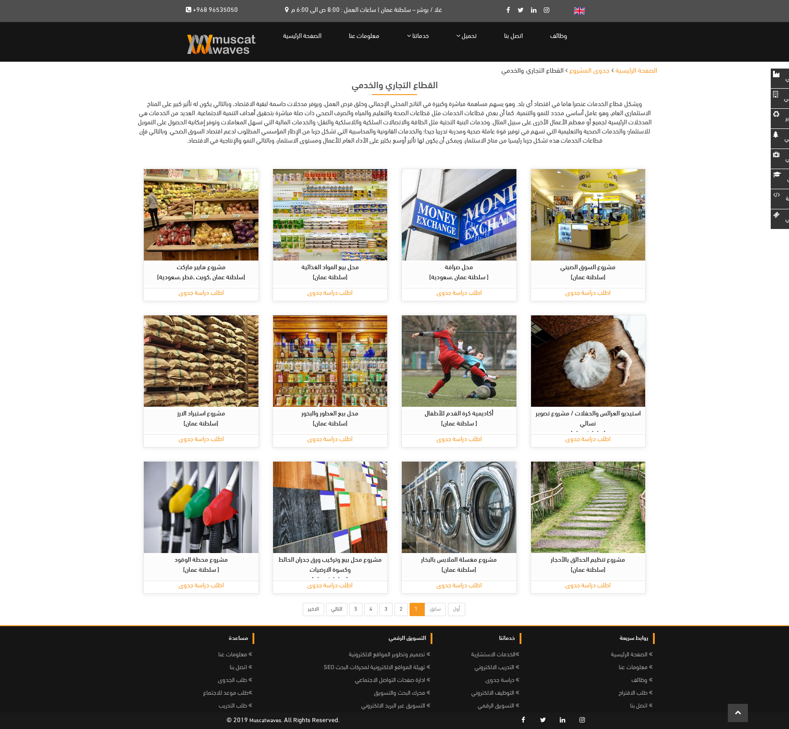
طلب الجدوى (233, 680)
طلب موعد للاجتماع (225, 693)
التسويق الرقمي (496, 706)
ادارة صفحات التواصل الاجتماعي (390, 680)
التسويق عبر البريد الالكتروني (393, 706)
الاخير (313, 609)
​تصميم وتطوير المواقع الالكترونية (387, 655)
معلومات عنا (364, 36)
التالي (336, 609)
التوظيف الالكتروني (493, 693)
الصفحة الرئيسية (302, 36)
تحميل (468, 36)
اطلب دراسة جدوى (201, 293)
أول (456, 609)
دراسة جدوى (500, 680)
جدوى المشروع (589, 71)
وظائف (558, 36)
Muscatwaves (265, 721)
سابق (435, 609)
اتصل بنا (513, 36)
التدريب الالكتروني (494, 667)
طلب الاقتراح (634, 693)
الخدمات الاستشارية (493, 655)
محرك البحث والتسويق (400, 693)
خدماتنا (420, 36)
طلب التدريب (233, 706)
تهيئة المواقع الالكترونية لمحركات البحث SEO (375, 667)
